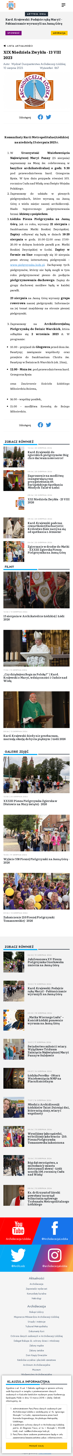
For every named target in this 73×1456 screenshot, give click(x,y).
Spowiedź (13, 33)
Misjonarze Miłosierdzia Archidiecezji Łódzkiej (36, 1317)
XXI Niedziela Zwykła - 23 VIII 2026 (48, 500)
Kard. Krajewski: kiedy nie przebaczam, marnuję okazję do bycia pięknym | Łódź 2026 (34, 737)
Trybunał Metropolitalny (36, 1326)
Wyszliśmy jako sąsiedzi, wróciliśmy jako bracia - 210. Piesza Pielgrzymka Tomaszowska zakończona (47, 1138)
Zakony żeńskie (36, 1350)
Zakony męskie (36, 1345)
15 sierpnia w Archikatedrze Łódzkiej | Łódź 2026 (33, 617)
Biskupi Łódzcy (36, 1312)
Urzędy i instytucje (36, 1321)
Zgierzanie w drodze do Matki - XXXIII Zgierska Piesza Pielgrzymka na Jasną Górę (48, 549)
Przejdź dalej (36, 1446)
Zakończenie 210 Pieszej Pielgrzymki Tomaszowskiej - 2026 (28, 918)
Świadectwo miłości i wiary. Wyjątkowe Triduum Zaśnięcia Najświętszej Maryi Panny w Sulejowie (48, 1050)
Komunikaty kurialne (36, 1293)
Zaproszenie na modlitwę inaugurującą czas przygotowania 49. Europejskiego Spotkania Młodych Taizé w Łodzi (45, 481)
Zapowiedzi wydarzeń (36, 1288)
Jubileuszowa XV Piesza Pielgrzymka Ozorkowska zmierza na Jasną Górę (45, 962)
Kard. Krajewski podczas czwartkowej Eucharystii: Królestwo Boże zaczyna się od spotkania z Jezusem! (47, 527)
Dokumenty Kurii (36, 1331)
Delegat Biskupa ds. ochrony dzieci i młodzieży (36, 1340)
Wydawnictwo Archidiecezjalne (36, 1374)
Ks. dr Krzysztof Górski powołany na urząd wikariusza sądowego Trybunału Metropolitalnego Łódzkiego (48, 1198)
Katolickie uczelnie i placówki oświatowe (36, 1360)
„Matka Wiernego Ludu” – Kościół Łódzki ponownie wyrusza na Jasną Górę (46, 1020)
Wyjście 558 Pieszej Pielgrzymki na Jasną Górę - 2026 (36, 860)
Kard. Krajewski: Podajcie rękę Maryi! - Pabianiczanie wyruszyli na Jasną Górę (33, 21)
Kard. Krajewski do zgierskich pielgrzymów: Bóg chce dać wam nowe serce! (48, 455)
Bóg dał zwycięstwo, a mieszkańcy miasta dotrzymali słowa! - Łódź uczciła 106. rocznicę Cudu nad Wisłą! (46, 1168)
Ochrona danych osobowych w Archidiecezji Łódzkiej (37, 1336)
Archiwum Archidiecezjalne (36, 1365)
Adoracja (59, 33)
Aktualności (36, 1278)
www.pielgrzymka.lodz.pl (27, 265)
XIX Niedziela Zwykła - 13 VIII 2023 (32, 54)
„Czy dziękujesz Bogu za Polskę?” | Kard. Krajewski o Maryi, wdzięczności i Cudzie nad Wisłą (35, 677)
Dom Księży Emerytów (36, 1355)
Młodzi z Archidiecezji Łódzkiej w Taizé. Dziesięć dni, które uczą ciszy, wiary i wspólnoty (48, 1108)
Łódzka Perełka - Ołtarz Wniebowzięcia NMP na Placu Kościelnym (44, 1078)
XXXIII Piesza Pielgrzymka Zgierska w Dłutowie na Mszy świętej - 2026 (30, 802)
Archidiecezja (36, 1284)
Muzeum (36, 1369)
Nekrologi (36, 1298)
